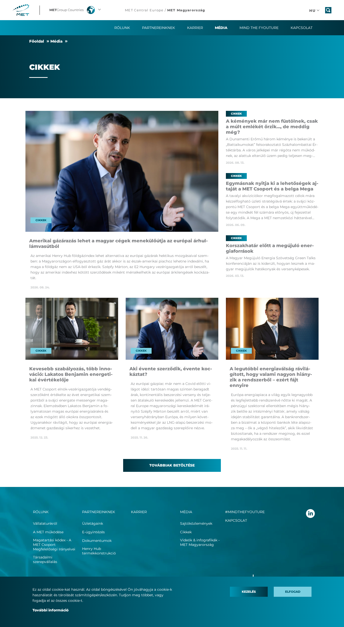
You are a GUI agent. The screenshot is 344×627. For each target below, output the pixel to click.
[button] (75, 10)
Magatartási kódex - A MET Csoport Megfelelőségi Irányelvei (54, 544)
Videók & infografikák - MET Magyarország (200, 542)
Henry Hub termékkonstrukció (99, 550)
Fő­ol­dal (36, 41)
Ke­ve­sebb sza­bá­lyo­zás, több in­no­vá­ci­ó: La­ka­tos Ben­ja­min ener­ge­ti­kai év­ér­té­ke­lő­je (71, 374)
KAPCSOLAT (236, 520)
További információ (50, 610)
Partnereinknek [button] (158, 27)
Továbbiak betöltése (172, 465)
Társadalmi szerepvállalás (45, 559)
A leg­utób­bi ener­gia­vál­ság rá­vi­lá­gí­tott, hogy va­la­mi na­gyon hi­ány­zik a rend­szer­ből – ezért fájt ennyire (271, 377)
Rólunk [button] (122, 27)
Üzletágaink (92, 523)
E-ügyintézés (93, 532)
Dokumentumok (97, 540)
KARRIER (195, 27)
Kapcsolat (302, 27)
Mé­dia (56, 41)
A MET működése (48, 532)
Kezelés (249, 591)
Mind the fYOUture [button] (259, 27)
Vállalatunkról (45, 523)
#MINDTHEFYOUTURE (245, 512)
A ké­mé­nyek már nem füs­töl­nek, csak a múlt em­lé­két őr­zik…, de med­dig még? (272, 126)
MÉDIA (186, 512)
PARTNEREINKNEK (98, 512)
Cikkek (186, 532)
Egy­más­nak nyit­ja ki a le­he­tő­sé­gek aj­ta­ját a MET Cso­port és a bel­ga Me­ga (272, 186)
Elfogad (292, 591)
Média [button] (221, 27)
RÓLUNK (41, 512)
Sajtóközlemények (196, 523)
